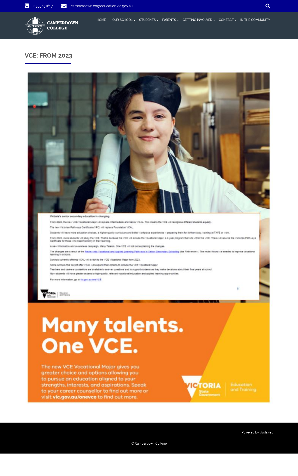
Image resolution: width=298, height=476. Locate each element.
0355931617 (43, 6)
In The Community (255, 20)
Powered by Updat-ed (257, 432)
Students (147, 20)
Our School (122, 20)
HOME (101, 20)
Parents (169, 20)
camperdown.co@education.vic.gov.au (102, 6)
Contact (226, 20)
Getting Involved (197, 20)
